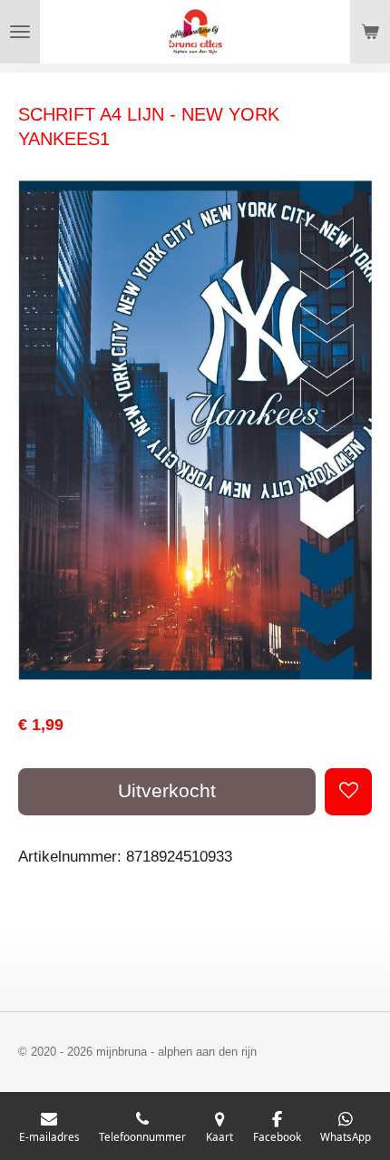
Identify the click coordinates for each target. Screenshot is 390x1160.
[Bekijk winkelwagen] (370, 31)
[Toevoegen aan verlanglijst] (348, 791)
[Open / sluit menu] (20, 31)
